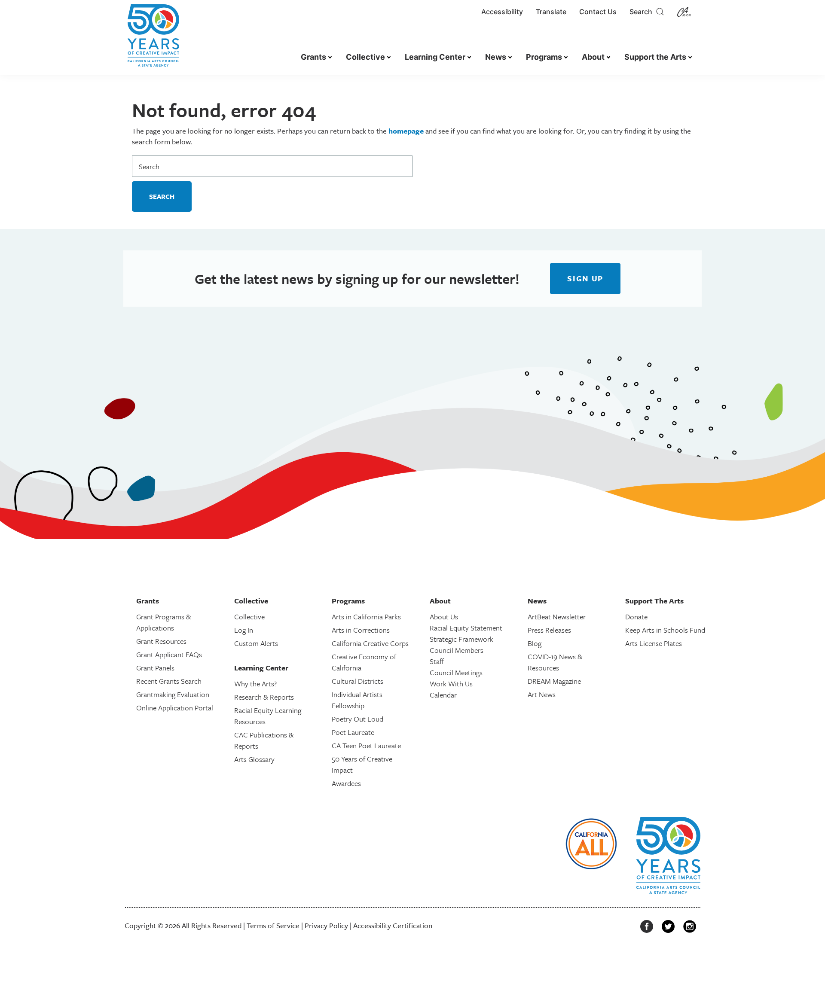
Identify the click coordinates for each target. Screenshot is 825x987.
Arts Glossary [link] (254, 759)
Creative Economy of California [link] (364, 662)
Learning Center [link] (435, 56)
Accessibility (502, 11)
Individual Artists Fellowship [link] (357, 700)
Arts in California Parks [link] (366, 616)
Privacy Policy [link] (326, 925)
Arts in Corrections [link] (361, 629)
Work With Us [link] (451, 683)
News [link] (495, 56)
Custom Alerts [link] (256, 643)
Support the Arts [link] (655, 56)
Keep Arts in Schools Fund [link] (665, 629)
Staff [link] (437, 661)
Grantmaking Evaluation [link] (172, 694)
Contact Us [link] (598, 11)
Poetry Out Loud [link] (357, 718)
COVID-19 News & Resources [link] (555, 662)
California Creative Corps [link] (370, 643)
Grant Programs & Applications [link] (163, 622)
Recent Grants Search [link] (169, 681)
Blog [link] (534, 643)
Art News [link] (542, 694)
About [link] (593, 56)
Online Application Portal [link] (174, 707)
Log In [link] (243, 629)
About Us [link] (444, 616)
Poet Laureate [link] (353, 732)
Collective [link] (365, 56)
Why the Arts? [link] (255, 683)
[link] (153, 39)
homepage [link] (406, 130)
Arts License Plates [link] (653, 643)
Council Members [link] (456, 650)
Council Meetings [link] (456, 672)
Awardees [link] (346, 783)
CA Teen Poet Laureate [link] (366, 745)
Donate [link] (636, 616)
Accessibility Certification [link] (392, 925)
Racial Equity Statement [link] (466, 627)
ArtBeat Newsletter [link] (557, 616)
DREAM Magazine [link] (554, 681)
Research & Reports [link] (264, 697)
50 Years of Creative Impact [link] (362, 764)
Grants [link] (313, 56)
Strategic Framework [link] (461, 639)
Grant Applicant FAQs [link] (169, 654)
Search (642, 11)
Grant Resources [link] (161, 641)
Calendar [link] (443, 694)
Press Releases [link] (549, 629)
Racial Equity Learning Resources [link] (267, 716)
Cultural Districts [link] (357, 681)
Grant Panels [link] (155, 667)
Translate (551, 11)
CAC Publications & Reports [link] (263, 740)
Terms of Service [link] (273, 925)
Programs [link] (544, 56)
